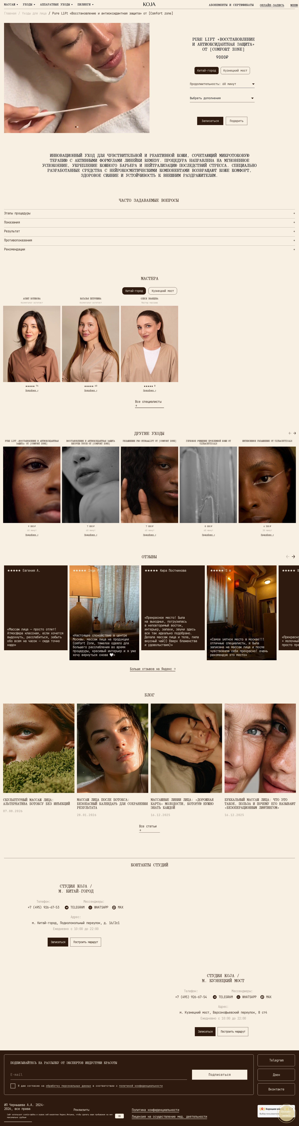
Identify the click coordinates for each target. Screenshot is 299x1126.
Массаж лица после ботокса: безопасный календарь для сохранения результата (112, 804)
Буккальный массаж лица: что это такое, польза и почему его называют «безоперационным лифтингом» (260, 804)
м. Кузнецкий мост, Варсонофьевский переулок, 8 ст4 (223, 1012)
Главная (10, 13)
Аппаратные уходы (55, 4)
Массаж (9, 4)
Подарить (236, 121)
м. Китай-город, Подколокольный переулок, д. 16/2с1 (75, 923)
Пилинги (84, 4)
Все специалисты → (148, 404)
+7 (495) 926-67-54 (191, 997)
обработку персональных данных (68, 1085)
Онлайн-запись (272, 5)
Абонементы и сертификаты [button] (231, 5)
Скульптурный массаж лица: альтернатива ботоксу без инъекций (36, 802)
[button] (294, 433)
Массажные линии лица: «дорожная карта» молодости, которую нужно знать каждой (182, 804)
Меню (294, 5)
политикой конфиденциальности (141, 1085)
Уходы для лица (34, 13)
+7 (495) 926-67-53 (43, 907)
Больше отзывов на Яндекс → (152, 669)
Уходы (27, 4)
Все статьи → (148, 828)
